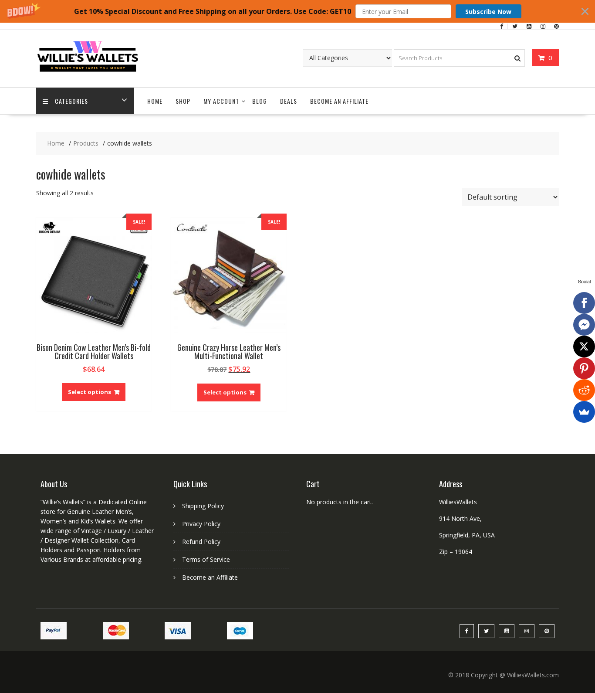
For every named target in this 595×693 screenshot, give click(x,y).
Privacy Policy (201, 524)
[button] (297, 11)
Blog (259, 100)
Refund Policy (201, 541)
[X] (584, 346)
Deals (288, 100)
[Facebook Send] (584, 325)
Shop (183, 100)
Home (154, 100)
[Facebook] (584, 303)
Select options (89, 392)
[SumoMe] (584, 412)
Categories (71, 100)
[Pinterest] (584, 368)
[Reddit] (584, 390)
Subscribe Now (488, 11)
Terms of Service (206, 559)
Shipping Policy (203, 506)
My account (221, 100)
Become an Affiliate (339, 100)
